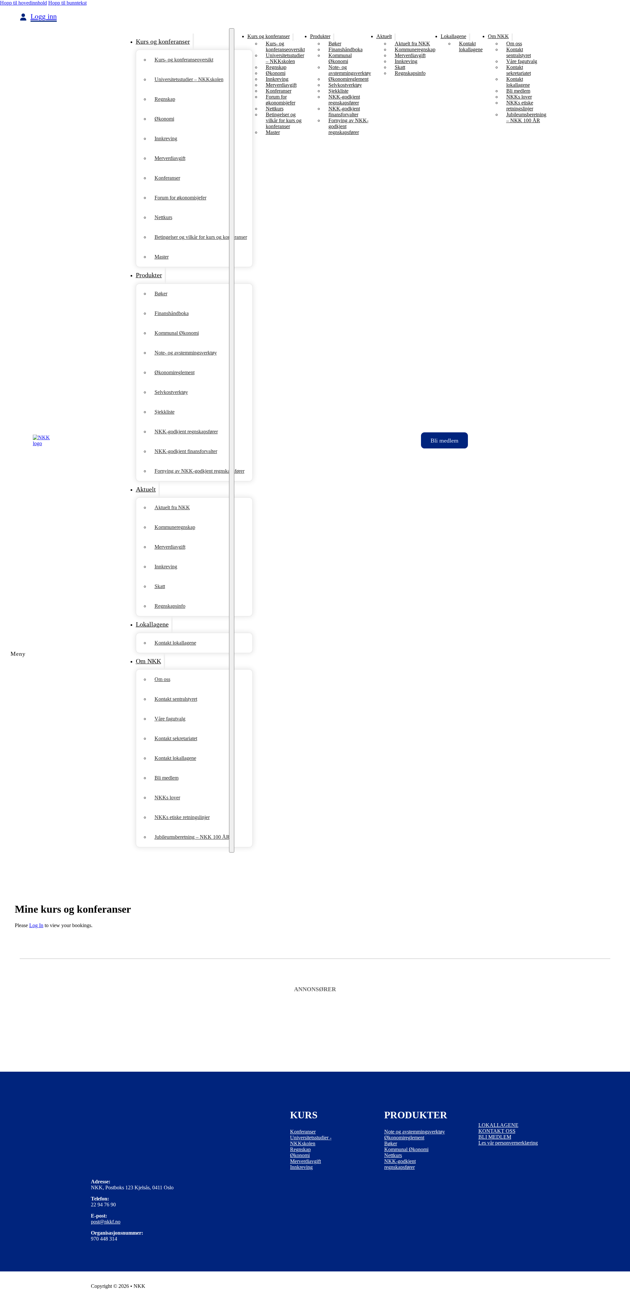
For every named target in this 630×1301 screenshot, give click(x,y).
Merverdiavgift (170, 158)
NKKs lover (167, 797)
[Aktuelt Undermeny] (159, 489)
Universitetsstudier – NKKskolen (189, 79)
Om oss (162, 679)
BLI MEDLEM (494, 1137)
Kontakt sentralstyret (176, 699)
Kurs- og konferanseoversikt (184, 59)
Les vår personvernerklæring (508, 1143)
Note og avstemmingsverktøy (414, 1131)
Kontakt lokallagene (175, 643)
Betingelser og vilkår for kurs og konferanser (201, 237)
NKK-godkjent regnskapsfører (186, 431)
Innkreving (166, 138)
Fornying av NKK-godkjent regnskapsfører (199, 471)
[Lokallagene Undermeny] (172, 624)
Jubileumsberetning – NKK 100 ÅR (192, 837)
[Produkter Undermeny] (165, 275)
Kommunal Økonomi (177, 333)
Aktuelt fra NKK (172, 507)
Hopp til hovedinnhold (23, 3)
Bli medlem (166, 778)
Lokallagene (152, 624)
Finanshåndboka (172, 313)
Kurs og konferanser (163, 41)
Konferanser (167, 178)
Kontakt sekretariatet (176, 738)
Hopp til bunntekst (67, 3)
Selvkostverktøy (171, 392)
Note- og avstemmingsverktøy (186, 352)
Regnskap (165, 99)
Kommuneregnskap (175, 527)
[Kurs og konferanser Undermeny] (193, 42)
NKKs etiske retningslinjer (182, 817)
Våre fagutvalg (170, 718)
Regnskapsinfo (170, 606)
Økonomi (164, 119)
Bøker (161, 293)
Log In (36, 925)
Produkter (149, 275)
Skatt (160, 586)
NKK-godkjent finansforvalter (186, 451)
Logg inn (44, 16)
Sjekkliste (165, 412)
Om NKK (148, 661)
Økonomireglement (175, 372)
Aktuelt (146, 489)
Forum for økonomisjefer (180, 197)
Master (162, 257)
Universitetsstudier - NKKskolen (310, 1140)
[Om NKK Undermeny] (164, 661)
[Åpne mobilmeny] (231, 440)
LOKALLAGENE (498, 1125)
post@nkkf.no (105, 1221)
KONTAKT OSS (496, 1131)
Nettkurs (163, 217)
